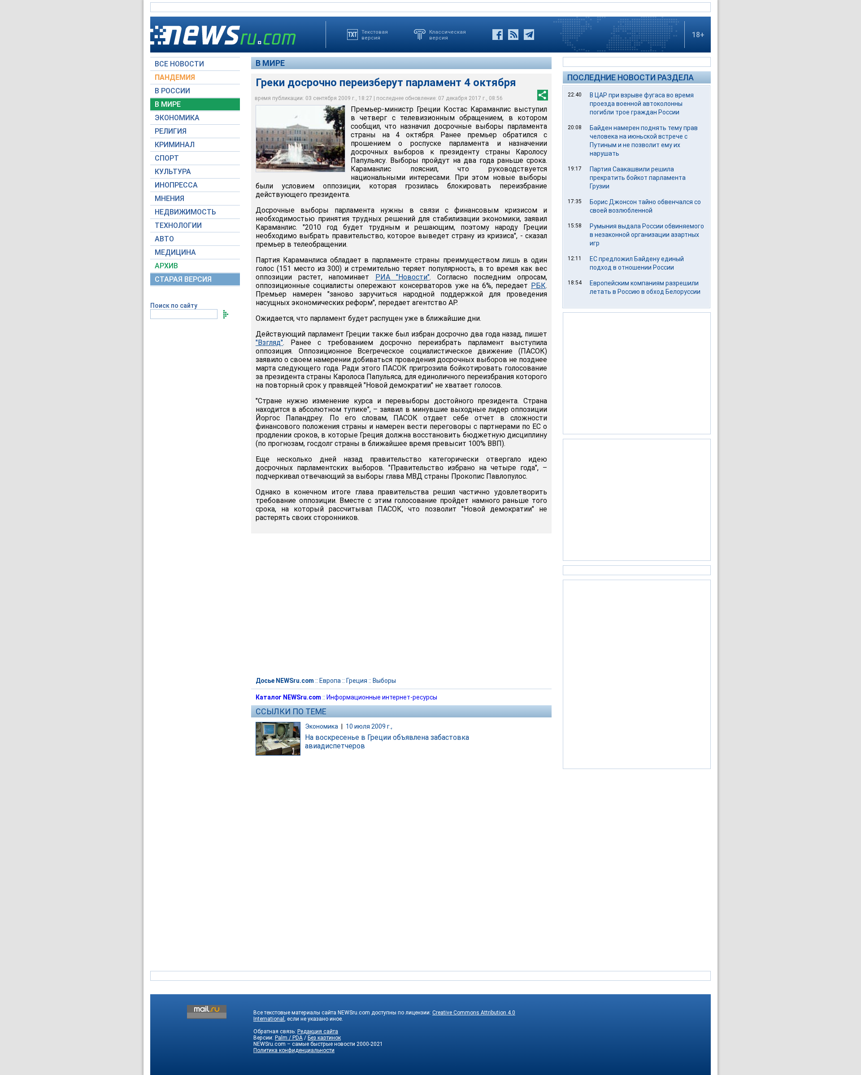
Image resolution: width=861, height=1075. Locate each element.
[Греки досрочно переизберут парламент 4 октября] (300, 138)
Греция (356, 680)
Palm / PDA (289, 1038)
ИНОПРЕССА (176, 185)
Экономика (321, 726)
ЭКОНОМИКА (177, 118)
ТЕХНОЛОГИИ (178, 225)
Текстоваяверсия (374, 34)
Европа (330, 680)
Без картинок (324, 1038)
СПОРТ (167, 158)
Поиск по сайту (173, 305)
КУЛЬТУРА (173, 171)
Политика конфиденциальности (294, 1050)
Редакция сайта (317, 1031)
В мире (270, 63)
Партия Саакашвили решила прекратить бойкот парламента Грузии (638, 178)
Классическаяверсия (447, 34)
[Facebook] (497, 34)
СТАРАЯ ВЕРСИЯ (183, 279)
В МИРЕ (168, 104)
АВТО (164, 239)
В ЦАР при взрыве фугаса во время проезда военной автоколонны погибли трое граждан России (642, 104)
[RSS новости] (513, 34)
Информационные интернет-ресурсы (381, 697)
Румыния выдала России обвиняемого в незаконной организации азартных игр (647, 235)
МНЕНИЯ (169, 198)
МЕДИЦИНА (175, 252)
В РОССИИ (172, 91)
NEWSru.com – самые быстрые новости (304, 1044)
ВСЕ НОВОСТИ (179, 64)
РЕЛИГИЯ (171, 131)
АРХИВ (166, 266)
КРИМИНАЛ (175, 144)
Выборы (384, 680)
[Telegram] (529, 34)
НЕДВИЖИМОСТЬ (185, 212)
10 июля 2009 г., (369, 726)
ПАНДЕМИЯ (175, 77)
